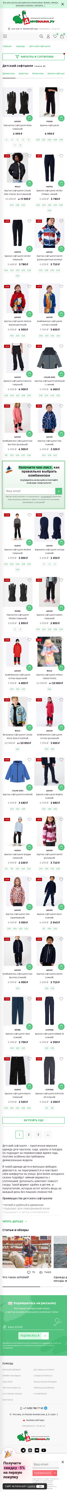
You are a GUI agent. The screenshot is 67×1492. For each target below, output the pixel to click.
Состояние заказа (12, 1393)
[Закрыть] (63, 4)
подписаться (42, 1473)
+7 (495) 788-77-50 (33, 1408)
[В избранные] (29, 90)
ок (40, 1486)
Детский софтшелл (39, 46)
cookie (31, 1486)
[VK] (37, 1450)
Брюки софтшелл (57, 73)
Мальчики (38, 73)
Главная (6, 46)
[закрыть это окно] (63, 1462)
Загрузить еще (34, 1120)
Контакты (7, 1399)
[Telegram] (45, 1408)
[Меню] (5, 36)
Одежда (20, 46)
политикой (46, 496)
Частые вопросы (11, 1387)
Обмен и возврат (11, 1375)
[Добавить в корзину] (29, 118)
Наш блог (7, 1381)
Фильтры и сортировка (37, 56)
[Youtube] (43, 1450)
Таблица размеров (44, 1387)
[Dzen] (30, 1450)
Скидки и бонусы (43, 1375)
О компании (40, 1393)
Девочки (23, 73)
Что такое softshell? (15, 1277)
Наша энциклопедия (45, 1381)
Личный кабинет (11, 1369)
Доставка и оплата (44, 1369)
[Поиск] (41, 36)
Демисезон (8, 73)
